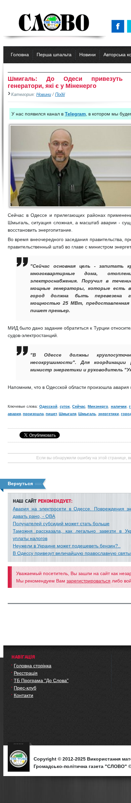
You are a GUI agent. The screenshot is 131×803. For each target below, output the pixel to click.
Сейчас (78, 406)
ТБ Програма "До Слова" (41, 680)
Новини (87, 54)
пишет (51, 414)
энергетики (108, 414)
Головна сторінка (32, 665)
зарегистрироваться (89, 580)
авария (14, 414)
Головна (20, 54)
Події (60, 94)
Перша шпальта (54, 54)
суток (65, 406)
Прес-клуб (25, 688)
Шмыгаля (67, 414)
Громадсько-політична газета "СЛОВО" (54, 23)
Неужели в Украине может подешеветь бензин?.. (67, 545)
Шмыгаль (87, 414)
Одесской (48, 406)
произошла (33, 414)
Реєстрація (26, 673)
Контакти (23, 695)
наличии (119, 406)
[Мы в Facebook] (119, 26)
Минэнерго (98, 406)
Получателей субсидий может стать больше (61, 523)
